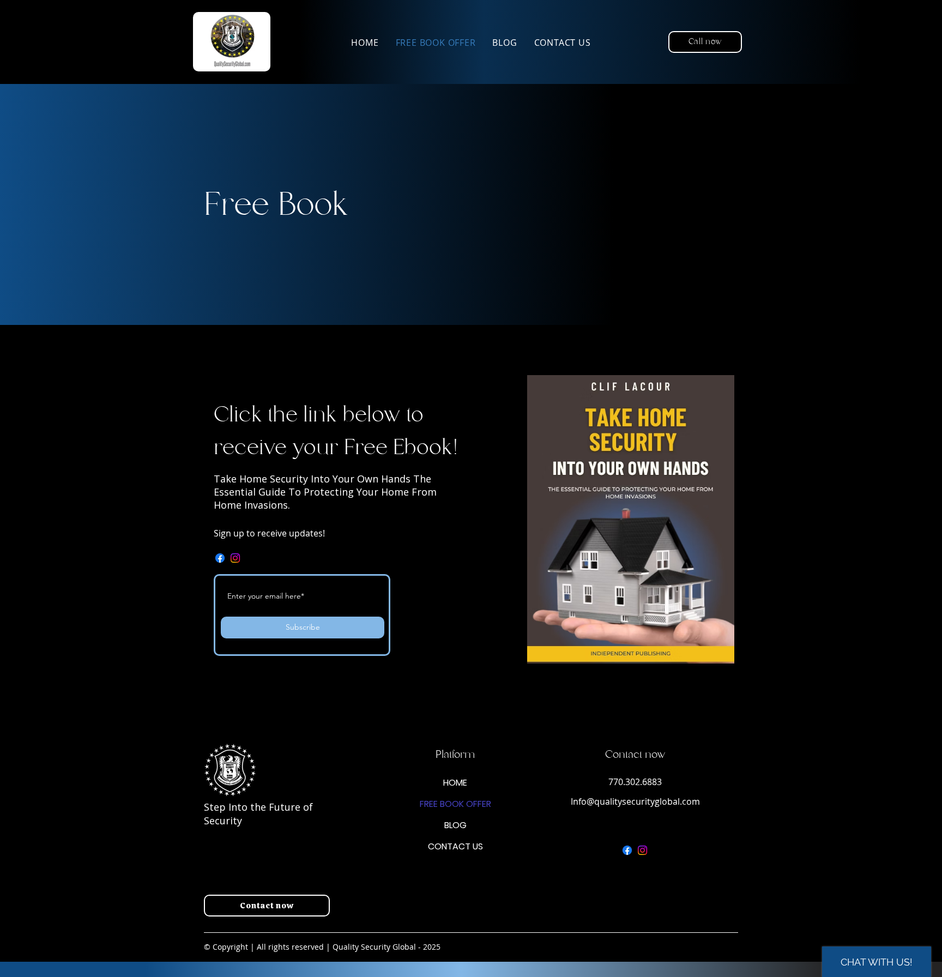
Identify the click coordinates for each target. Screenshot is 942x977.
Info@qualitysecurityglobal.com (635, 801)
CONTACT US (455, 846)
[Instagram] (235, 558)
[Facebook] (220, 558)
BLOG (455, 825)
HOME (455, 782)
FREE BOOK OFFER (455, 804)
